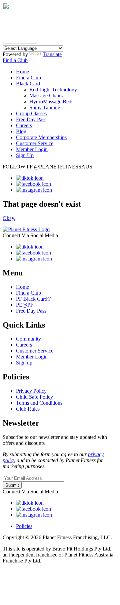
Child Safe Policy (34, 397)
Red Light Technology (53, 89)
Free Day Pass (31, 119)
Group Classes (31, 113)
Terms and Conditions (39, 403)
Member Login (32, 149)
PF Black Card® (33, 299)
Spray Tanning (44, 107)
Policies (24, 526)
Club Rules (28, 409)
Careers (24, 125)
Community (28, 339)
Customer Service (34, 143)
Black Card (28, 83)
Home (22, 71)
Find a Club (15, 60)
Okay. (9, 218)
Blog (21, 131)
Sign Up (25, 155)
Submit (12, 485)
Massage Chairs (46, 95)
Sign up (24, 362)
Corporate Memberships (41, 137)
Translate (52, 54)
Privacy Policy (31, 391)
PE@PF (24, 305)
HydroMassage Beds (51, 101)
